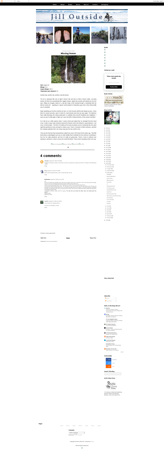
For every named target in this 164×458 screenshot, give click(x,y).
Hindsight (109, 174)
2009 (107, 157)
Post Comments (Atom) (52, 241)
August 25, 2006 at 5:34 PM (55, 201)
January (109, 217)
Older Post (43, 238)
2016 (107, 143)
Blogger (92, 441)
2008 (107, 159)
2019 (107, 137)
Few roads (109, 182)
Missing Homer (110, 180)
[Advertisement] (113, 249)
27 (107, 184)
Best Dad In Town (110, 341)
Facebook (112, 359)
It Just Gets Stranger (110, 340)
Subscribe (114, 87)
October (109, 168)
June (108, 208)
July (108, 206)
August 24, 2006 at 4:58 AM (55, 160)
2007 (107, 161)
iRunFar (108, 308)
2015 (107, 145)
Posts (107, 298)
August (108, 172)
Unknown (46, 160)
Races (78, 4)
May (108, 209)
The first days (110, 197)
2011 (107, 153)
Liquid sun (109, 191)
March (108, 213)
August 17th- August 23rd (111, 334)
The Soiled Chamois (110, 324)
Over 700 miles (110, 199)
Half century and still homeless (114, 195)
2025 (107, 128)
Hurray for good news (111, 193)
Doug (45, 170)
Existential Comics (110, 343)
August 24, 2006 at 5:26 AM (53, 170)
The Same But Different (111, 325)
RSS (111, 366)
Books (70, 4)
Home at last (109, 178)
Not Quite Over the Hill (111, 348)
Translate (79, 435)
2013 (107, 149)
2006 (107, 163)
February (109, 215)
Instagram (104, 4)
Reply (45, 165)
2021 (107, 133)
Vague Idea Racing (110, 336)
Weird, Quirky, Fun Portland (112, 350)
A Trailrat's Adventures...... (112, 332)
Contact (95, 4)
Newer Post (93, 238)
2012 (107, 151)
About (62, 4)
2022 (107, 131)
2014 (107, 147)
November (109, 166)
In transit (109, 201)
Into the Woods (109, 327)
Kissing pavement (111, 186)
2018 (107, 139)
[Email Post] (68, 147)
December (109, 164)
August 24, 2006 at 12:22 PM (57, 179)
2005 (107, 220)
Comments (109, 300)
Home (55, 4)
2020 (107, 135)
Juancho (46, 201)
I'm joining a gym (111, 188)
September (109, 170)
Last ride (109, 203)
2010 (107, 155)
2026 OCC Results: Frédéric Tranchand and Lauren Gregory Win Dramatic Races (114, 310)
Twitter (111, 363)
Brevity (107, 314)
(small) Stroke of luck (111, 189)
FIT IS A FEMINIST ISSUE (111, 319)
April (108, 211)
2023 (107, 130)
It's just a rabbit (109, 337)
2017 (107, 141)
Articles (80, 425)
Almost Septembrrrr (111, 176)
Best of (86, 4)
